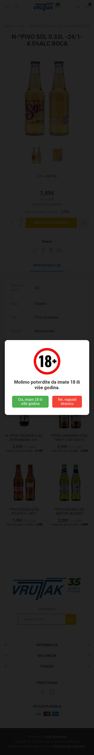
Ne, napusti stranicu (67, 402)
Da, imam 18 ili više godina (30, 402)
